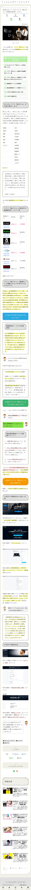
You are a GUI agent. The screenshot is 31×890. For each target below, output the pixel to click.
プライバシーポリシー (8, 885)
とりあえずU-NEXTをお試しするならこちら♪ (15, 316)
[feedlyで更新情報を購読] (14, 771)
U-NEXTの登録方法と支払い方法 (15, 92)
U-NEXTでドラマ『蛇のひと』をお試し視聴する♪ (15, 482)
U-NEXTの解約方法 (12, 96)
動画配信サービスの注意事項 (14, 83)
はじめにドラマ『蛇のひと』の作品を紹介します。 (15, 66)
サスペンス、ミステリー (9, 740)
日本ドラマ (6, 742)
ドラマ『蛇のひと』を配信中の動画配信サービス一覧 (15, 72)
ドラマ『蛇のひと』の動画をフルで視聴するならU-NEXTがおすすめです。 (15, 78)
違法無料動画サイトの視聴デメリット (16, 87)
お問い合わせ (23, 885)
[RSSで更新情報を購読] (17, 771)
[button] (20, 19)
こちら (21, 598)
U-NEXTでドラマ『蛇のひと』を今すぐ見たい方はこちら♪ (15, 403)
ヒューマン (19, 740)
